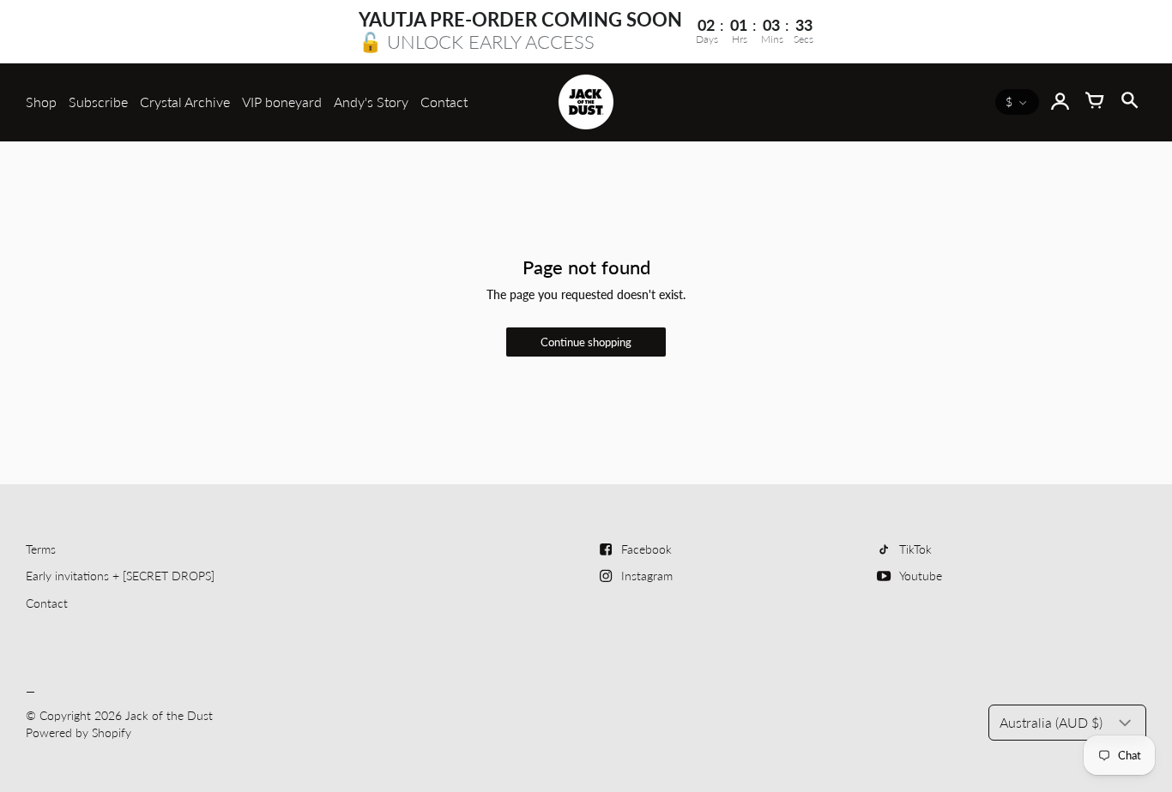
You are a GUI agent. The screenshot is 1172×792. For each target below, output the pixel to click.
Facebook (646, 549)
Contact (444, 101)
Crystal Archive (185, 101)
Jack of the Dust (169, 715)
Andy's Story (371, 101)
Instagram (647, 575)
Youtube (920, 575)
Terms (41, 549)
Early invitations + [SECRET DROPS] (120, 575)
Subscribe (98, 101)
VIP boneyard (282, 101)
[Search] (1129, 102)
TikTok (915, 549)
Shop (41, 101)
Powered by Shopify (78, 732)
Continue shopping (586, 342)
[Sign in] (1060, 102)
